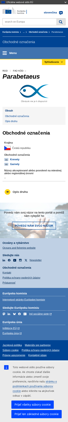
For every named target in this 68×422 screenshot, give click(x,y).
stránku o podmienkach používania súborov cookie (35, 386)
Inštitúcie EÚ (10, 328)
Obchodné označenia (38, 32)
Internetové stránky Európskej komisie (24, 299)
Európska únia (11, 333)
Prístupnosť (9, 282)
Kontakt (7, 272)
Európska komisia (11, 32)
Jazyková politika (12, 345)
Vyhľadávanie (60, 21)
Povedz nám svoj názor (34, 225)
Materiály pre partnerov (38, 345)
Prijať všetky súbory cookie (33, 404)
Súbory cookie (11, 350)
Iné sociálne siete (39, 314)
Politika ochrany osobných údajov (21, 277)
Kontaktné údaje (37, 355)
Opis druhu (11, 121)
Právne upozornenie (14, 355)
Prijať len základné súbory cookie (37, 414)
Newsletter (36, 260)
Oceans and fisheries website (19, 248)
